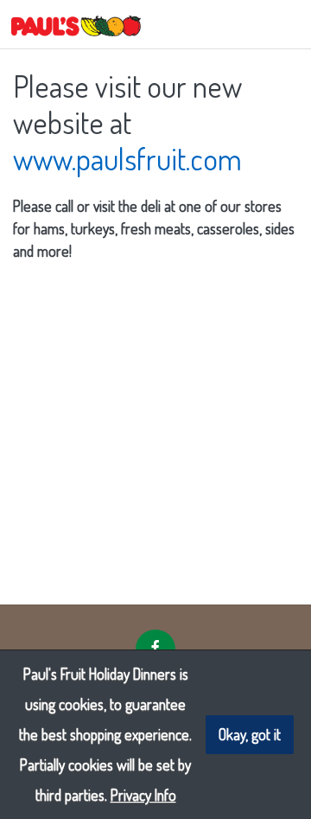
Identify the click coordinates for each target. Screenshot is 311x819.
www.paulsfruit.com (127, 158)
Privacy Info (143, 794)
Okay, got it (250, 734)
